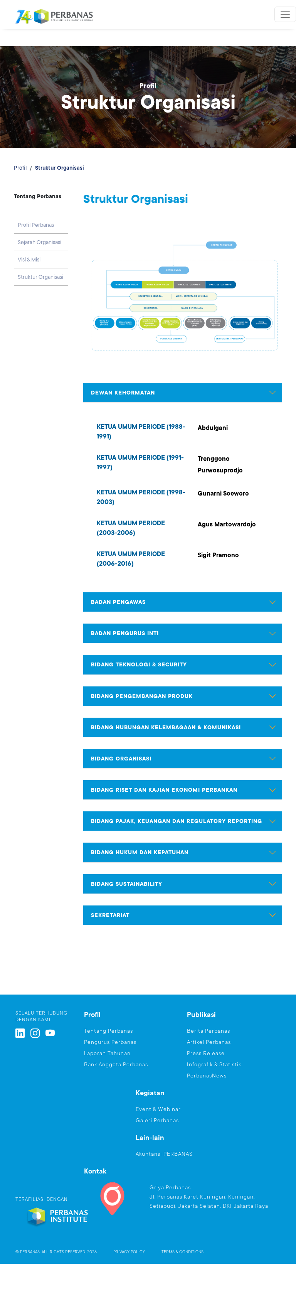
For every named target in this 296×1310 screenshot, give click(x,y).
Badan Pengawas (118, 602)
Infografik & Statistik (214, 1064)
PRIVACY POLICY (129, 1252)
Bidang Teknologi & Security (139, 664)
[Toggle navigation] (285, 14)
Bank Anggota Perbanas (116, 1064)
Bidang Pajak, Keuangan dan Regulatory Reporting (176, 821)
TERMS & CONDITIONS (182, 1252)
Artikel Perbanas (209, 1042)
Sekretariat (110, 915)
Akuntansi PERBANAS (164, 1154)
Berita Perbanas (208, 1031)
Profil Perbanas (36, 225)
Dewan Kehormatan (123, 392)
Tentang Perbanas (108, 1031)
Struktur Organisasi (40, 277)
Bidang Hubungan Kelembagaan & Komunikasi (166, 727)
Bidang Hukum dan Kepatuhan (139, 852)
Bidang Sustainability (126, 884)
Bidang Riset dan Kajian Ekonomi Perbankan (164, 790)
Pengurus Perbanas (110, 1042)
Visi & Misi (29, 259)
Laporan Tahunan (107, 1053)
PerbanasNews (207, 1075)
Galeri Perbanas (157, 1120)
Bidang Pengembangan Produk (142, 696)
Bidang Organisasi (121, 758)
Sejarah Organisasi (39, 242)
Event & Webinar (158, 1109)
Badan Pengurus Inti (125, 633)
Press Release (206, 1053)
